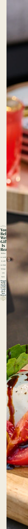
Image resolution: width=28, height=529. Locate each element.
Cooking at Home (3, 289)
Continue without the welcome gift (3, 298)
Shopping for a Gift (3, 281)
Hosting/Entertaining (3, 285)
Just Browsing (3, 293)
